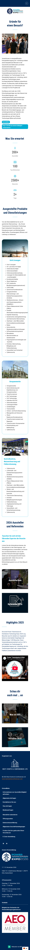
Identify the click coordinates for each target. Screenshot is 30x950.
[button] (26, 3)
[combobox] (25, 948)
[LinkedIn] (3, 843)
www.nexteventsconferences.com (12, 779)
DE (26, 948)
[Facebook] (6, 843)
